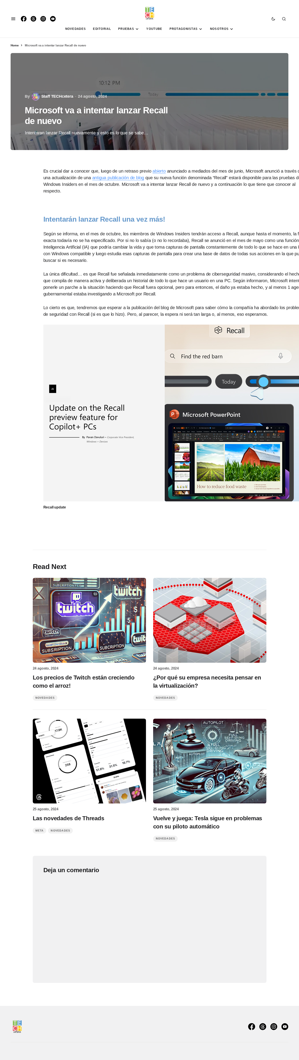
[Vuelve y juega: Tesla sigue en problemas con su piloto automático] (209, 761)
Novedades (45, 697)
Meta (39, 830)
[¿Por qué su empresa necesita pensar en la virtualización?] (209, 620)
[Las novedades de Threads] (89, 761)
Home (14, 45)
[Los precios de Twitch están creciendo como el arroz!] (89, 620)
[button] (13, 18)
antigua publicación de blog (118, 177)
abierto (159, 171)
